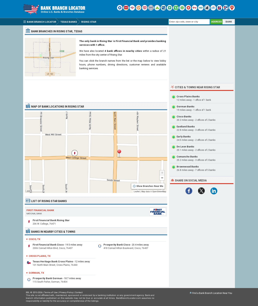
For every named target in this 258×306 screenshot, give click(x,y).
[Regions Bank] (157, 9)
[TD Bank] (176, 9)
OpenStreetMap (159, 191)
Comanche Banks (187, 156)
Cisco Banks (184, 116)
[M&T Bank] (201, 9)
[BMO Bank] (188, 9)
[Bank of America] (132, 9)
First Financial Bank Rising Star (51, 220)
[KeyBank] (194, 9)
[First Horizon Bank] (226, 9)
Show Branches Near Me (149, 186)
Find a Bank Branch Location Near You (212, 293)
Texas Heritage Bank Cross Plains (53, 261)
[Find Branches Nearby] (232, 9)
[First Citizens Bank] (219, 9)
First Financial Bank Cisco (48, 244)
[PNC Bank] (138, 9)
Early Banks (184, 136)
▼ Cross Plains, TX (38, 256)
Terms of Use (51, 292)
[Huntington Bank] (182, 9)
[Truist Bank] (151, 9)
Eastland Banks (186, 126)
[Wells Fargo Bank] (126, 9)
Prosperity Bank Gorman (47, 278)
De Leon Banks (185, 146)
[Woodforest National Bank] (207, 9)
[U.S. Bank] (145, 9)
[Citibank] (213, 9)
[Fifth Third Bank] (163, 9)
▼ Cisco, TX (33, 239)
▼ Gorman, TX (35, 272)
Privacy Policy (66, 292)
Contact (79, 292)
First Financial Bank (40, 210)
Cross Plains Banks (188, 96)
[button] (119, 153)
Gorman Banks (185, 106)
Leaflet (137, 191)
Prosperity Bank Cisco (117, 244)
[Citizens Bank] (169, 9)
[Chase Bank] (120, 9)
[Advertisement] (96, 89)
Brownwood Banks (188, 166)
